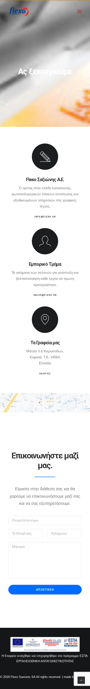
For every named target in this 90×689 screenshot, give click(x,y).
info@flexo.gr (45, 216)
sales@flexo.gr (45, 295)
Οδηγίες (45, 373)
